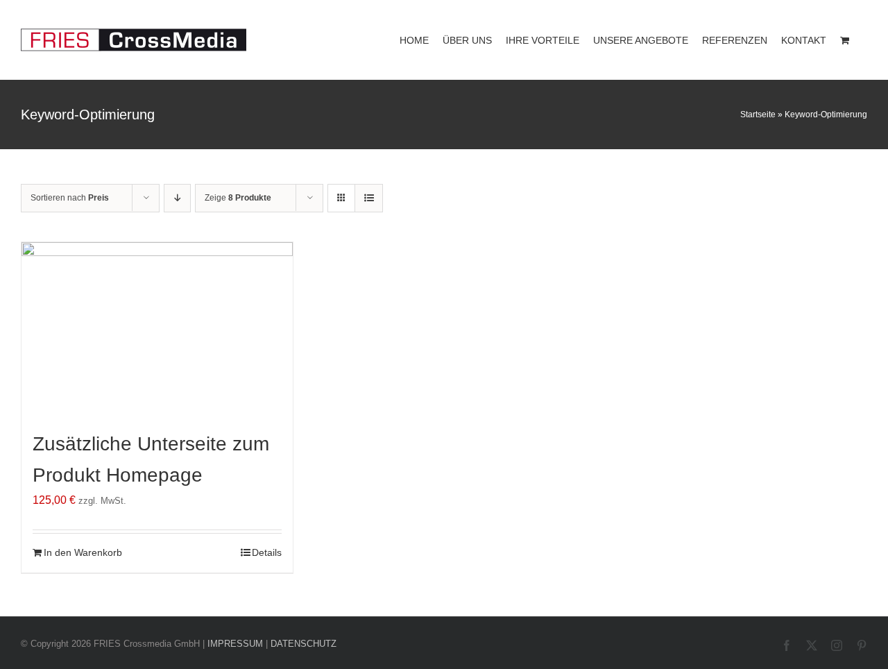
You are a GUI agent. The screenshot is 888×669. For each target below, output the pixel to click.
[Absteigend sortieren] (177, 198)
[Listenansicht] (368, 198)
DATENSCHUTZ (303, 643)
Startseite (758, 114)
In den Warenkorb (83, 552)
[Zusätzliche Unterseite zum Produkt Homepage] (157, 330)
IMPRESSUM (235, 643)
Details (267, 552)
